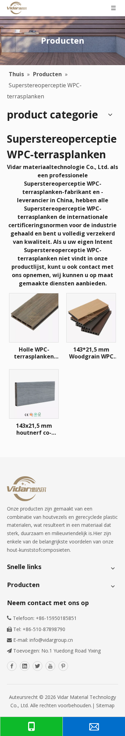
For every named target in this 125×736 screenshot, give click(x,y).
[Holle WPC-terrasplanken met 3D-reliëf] (33, 317)
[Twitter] (37, 666)
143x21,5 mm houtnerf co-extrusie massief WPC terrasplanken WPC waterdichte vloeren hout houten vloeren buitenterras (34, 429)
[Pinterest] (63, 666)
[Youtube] (50, 666)
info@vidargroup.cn (51, 640)
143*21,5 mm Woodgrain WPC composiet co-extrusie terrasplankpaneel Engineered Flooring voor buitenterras (91, 353)
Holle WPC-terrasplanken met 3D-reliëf (34, 353)
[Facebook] (12, 666)
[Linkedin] (25, 666)
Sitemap (105, 705)
